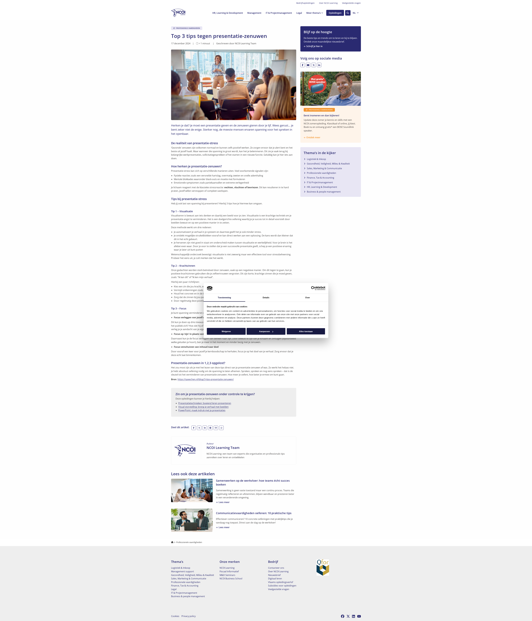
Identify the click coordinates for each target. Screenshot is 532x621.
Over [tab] (307, 297)
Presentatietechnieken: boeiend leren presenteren (204, 403)
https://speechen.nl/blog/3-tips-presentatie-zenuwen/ (206, 379)
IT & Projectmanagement (279, 12)
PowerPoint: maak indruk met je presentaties (201, 410)
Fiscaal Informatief (229, 571)
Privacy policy (188, 616)
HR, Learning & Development (227, 12)
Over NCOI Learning (328, 3)
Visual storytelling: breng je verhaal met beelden (203, 406)
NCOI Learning (227, 567)
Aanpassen (264, 331)
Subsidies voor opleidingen (282, 585)
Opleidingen (335, 12)
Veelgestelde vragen (351, 3)
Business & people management (324, 191)
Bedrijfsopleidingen (305, 3)
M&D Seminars (227, 575)
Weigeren (226, 331)
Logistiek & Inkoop (316, 159)
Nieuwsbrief (274, 575)
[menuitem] (305, 3)
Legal (299, 12)
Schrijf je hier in (314, 46)
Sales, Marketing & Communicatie (324, 168)
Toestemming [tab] (224, 297)
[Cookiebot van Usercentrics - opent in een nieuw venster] (313, 288)
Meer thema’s (313, 12)
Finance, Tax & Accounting (320, 177)
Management (254, 12)
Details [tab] (266, 297)
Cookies (175, 616)
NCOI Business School (231, 578)
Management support (182, 571)
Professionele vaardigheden (321, 172)
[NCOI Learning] (185, 13)
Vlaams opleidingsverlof (280, 582)
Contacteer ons (276, 567)
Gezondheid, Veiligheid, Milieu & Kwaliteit (328, 163)
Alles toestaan (306, 331)
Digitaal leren (275, 578)
